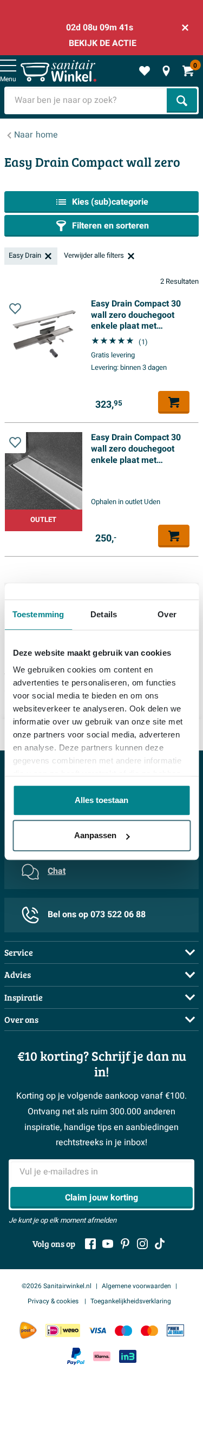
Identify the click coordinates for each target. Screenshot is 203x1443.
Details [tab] (103, 614)
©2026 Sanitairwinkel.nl (56, 1286)
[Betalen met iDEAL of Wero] (62, 1330)
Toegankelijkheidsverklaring (130, 1301)
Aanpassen (95, 835)
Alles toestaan (101, 800)
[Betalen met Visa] (97, 1330)
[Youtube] (107, 1243)
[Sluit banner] (185, 27)
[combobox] (86, 100)
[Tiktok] (159, 1243)
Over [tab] (167, 614)
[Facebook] (90, 1243)
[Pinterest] (125, 1243)
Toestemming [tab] (38, 614)
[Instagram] (142, 1243)
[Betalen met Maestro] (123, 1330)
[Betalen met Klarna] (101, 1356)
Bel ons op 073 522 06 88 (97, 914)
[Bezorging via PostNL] (28, 1330)
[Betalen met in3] (127, 1356)
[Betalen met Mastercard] (149, 1330)
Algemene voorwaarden (136, 1286)
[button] (15, 308)
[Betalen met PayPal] (75, 1356)
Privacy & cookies (54, 1301)
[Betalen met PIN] (175, 1330)
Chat (57, 871)
